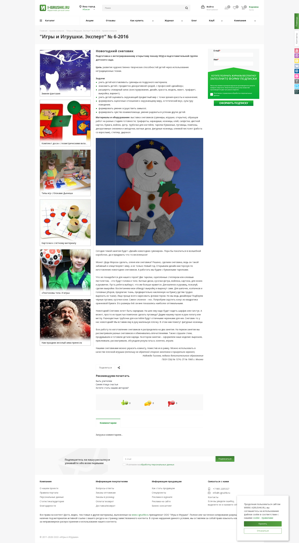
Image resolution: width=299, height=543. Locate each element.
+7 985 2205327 (221, 488)
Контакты (213, 497)
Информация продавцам (167, 481)
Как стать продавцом (163, 488)
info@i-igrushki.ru (221, 492)
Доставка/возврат (105, 505)
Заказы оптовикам (106, 492)
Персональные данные (52, 497)
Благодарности (48, 505)
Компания (46, 481)
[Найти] (186, 8)
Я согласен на (150, 464)
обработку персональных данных (157, 464)
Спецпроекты (159, 492)
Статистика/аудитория (52, 501)
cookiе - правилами (263, 517)
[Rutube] (296, 55)
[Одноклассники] (296, 61)
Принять (263, 523)
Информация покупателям (112, 481)
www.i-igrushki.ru (140, 514)
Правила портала (49, 492)
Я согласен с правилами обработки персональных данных (233, 94)
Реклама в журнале (162, 497)
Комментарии (108, 422)
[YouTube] (296, 50)
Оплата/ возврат (105, 501)
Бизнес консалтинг (162, 505)
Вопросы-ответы (105, 488)
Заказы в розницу (105, 497)
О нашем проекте (49, 488)
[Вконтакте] (296, 66)
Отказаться (263, 530)
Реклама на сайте (161, 501)
